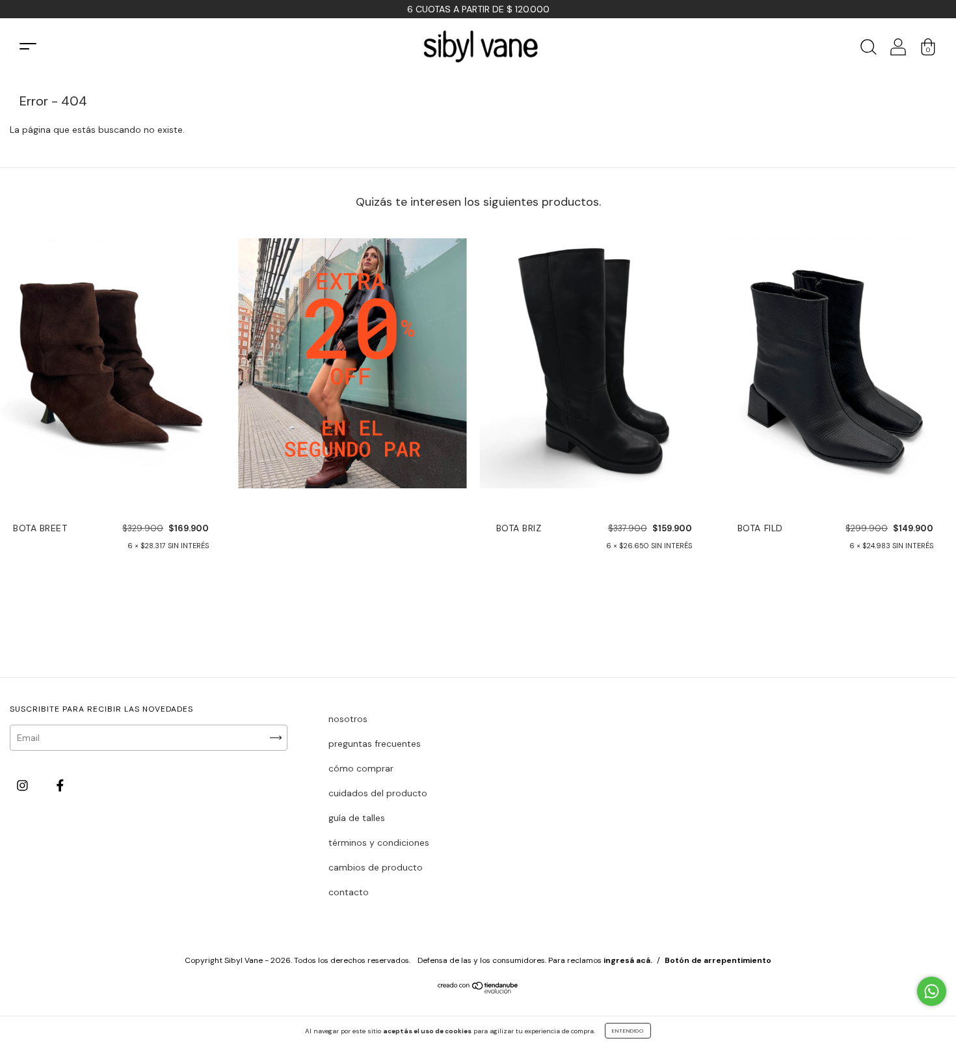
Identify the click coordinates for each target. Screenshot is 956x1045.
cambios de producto (375, 867)
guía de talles (356, 818)
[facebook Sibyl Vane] (60, 785)
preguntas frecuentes (374, 743)
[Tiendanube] (478, 990)
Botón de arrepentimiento (718, 960)
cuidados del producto (377, 793)
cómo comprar (360, 768)
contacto (348, 892)
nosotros (347, 719)
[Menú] (28, 46)
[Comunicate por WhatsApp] (931, 991)
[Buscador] (868, 51)
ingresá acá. (628, 960)
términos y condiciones (378, 842)
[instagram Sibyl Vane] (24, 785)
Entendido (628, 1030)
